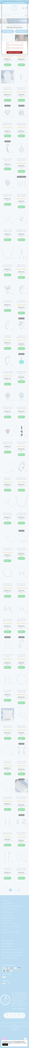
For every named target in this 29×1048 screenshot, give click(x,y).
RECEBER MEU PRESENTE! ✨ (14, 52)
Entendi (5, 1044)
